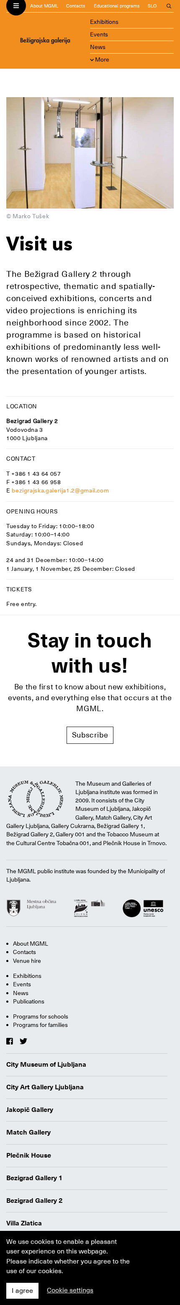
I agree (22, 1291)
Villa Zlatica (24, 1223)
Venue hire (27, 961)
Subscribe (90, 735)
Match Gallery (28, 1132)
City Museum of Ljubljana (46, 1064)
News (97, 47)
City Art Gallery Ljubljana (45, 1087)
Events (99, 34)
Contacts (75, 6)
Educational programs (117, 6)
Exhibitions (104, 22)
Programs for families (40, 1025)
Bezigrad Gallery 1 (34, 1178)
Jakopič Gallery (29, 1110)
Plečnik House (28, 1155)
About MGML (44, 6)
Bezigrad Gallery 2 (34, 1201)
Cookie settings (70, 1290)
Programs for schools (40, 1016)
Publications (28, 1001)
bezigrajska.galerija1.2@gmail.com (60, 490)
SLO (152, 6)
